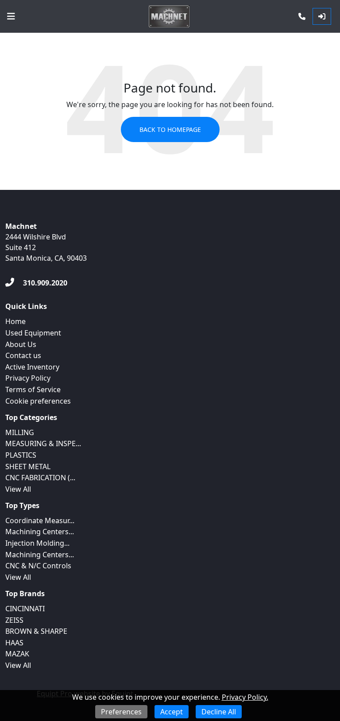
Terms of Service (33, 389)
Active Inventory (32, 367)
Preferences (121, 712)
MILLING (19, 432)
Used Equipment (33, 333)
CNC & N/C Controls (38, 566)
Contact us (23, 355)
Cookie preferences (38, 401)
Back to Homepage (170, 129)
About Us (20, 344)
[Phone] (301, 16)
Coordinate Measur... (39, 520)
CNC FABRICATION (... (40, 477)
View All (18, 489)
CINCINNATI (25, 608)
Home (15, 321)
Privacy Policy (27, 378)
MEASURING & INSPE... (43, 443)
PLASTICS (20, 455)
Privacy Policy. (245, 697)
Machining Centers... (39, 531)
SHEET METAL (27, 466)
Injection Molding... (37, 543)
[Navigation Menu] (11, 16)
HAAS (14, 643)
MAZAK (17, 654)
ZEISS (14, 620)
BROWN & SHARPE (36, 631)
